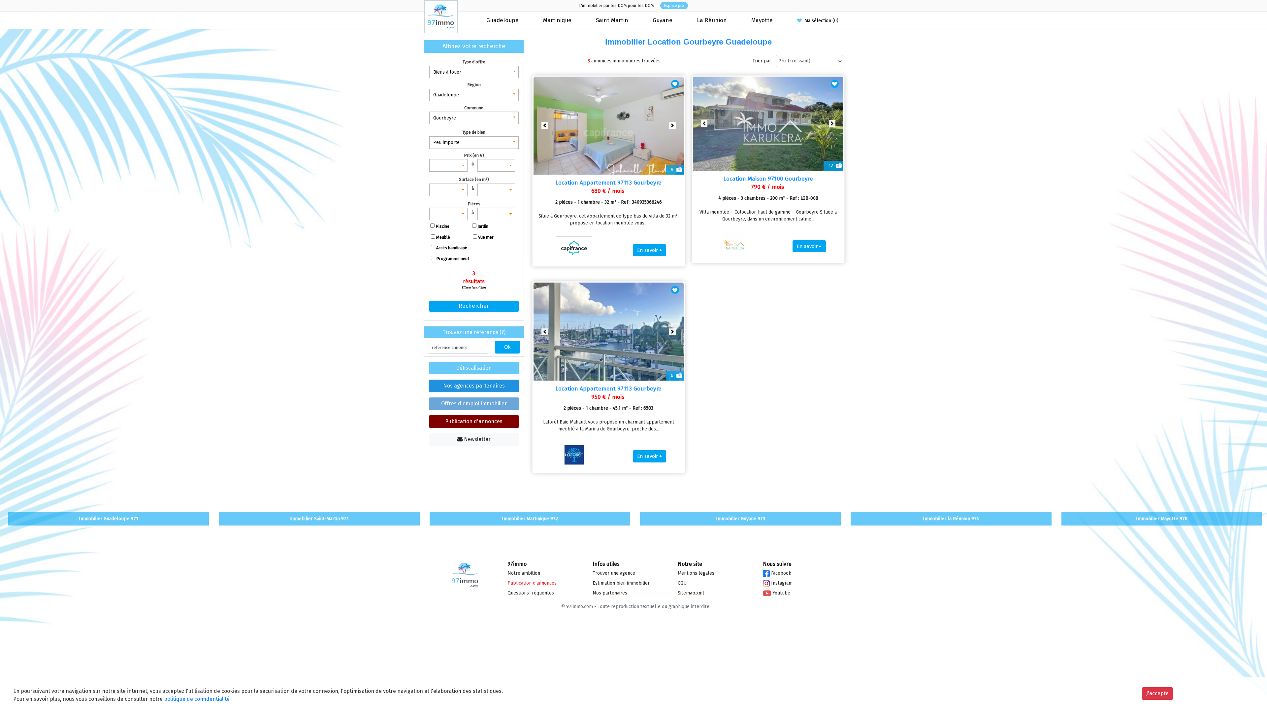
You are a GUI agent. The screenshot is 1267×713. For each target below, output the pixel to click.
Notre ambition (523, 573)
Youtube (780, 593)
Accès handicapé (451, 247)
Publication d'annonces (474, 421)
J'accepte (1157, 693)
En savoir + (649, 250)
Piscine (442, 226)
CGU (682, 583)
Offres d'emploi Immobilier (474, 403)
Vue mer (486, 237)
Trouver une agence (614, 573)
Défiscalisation (474, 368)
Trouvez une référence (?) (473, 332)
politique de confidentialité (197, 699)
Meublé (443, 237)
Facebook (780, 573)
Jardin (482, 226)
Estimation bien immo (621, 583)
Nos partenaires (610, 593)
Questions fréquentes (530, 593)
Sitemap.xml (691, 593)
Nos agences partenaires (474, 386)
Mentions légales (696, 573)
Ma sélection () (820, 20)
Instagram (781, 583)
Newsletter (477, 439)
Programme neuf (452, 258)
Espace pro (674, 5)
